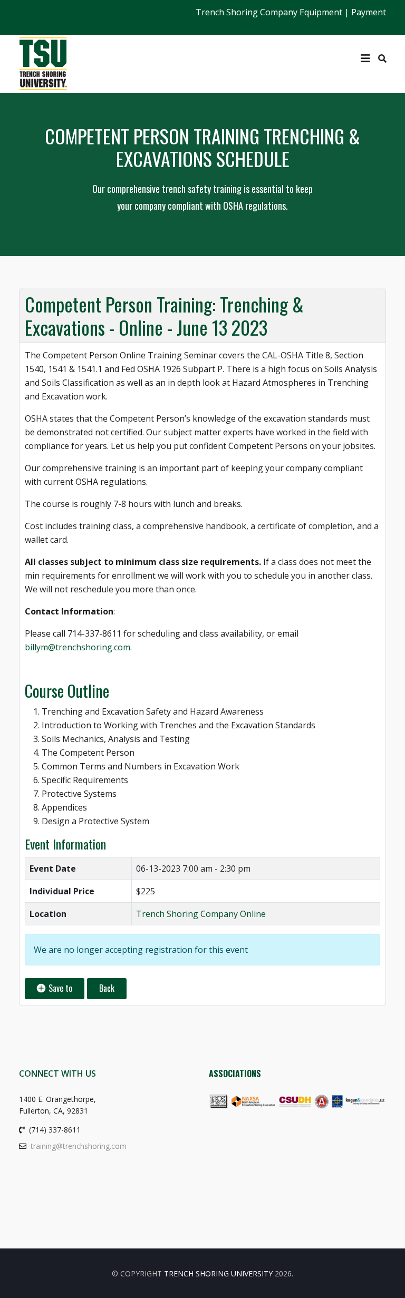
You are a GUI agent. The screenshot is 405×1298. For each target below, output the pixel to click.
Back (106, 988)
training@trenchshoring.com (79, 1146)
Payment (368, 12)
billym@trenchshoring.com (77, 647)
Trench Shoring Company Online (201, 914)
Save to (59, 988)
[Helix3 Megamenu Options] (365, 58)
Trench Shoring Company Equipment (269, 12)
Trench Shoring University (218, 1273)
